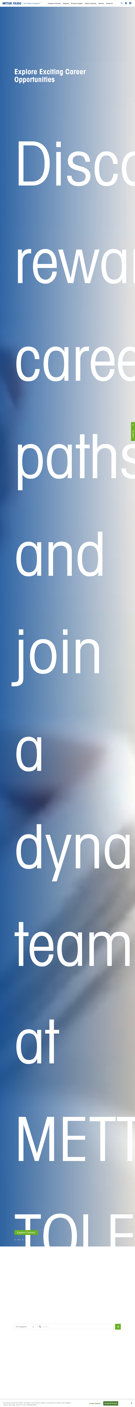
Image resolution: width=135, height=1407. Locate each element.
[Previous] (15, 1240)
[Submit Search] (118, 1327)
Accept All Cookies (110, 1403)
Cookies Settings (95, 1403)
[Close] (131, 1403)
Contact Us (109, 3)
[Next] (22, 1240)
